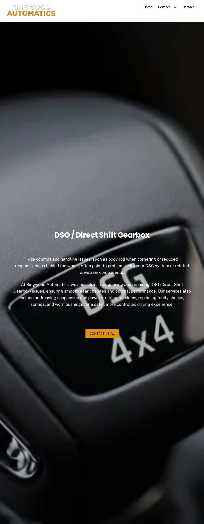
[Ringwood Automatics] (31, 15)
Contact (188, 7)
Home (148, 7)
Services (164, 7)
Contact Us (100, 333)
